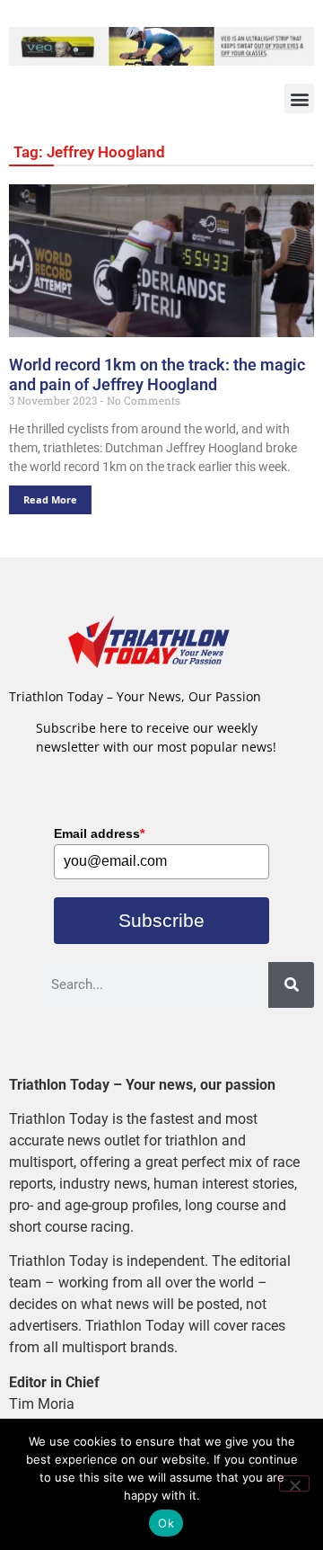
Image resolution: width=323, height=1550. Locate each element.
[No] (294, 1483)
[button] (299, 98)
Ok (166, 1523)
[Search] (291, 985)
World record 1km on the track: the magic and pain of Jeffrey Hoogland (157, 374)
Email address (99, 833)
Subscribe (161, 920)
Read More (50, 499)
